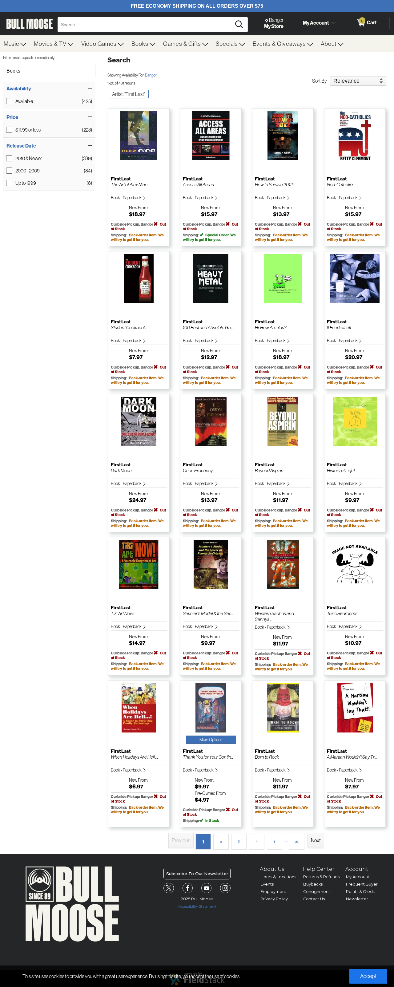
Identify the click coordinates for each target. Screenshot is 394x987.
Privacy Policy (274, 899)
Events (267, 884)
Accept (368, 976)
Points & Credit (360, 891)
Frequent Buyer (362, 884)
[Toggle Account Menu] (333, 23)
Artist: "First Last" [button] (128, 94)
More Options (210, 739)
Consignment (316, 891)
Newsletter (357, 899)
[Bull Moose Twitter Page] (169, 888)
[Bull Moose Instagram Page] (225, 888)
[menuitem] (15, 43)
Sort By (319, 81)
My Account (316, 23)
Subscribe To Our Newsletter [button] (197, 873)
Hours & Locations (278, 876)
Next (316, 840)
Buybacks (313, 884)
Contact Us (314, 899)
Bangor (151, 75)
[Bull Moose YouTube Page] (206, 888)
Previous (181, 840)
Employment (273, 891)
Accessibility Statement (197, 906)
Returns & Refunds (321, 876)
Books (13, 70)
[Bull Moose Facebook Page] (188, 888)
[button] (49, 88)
